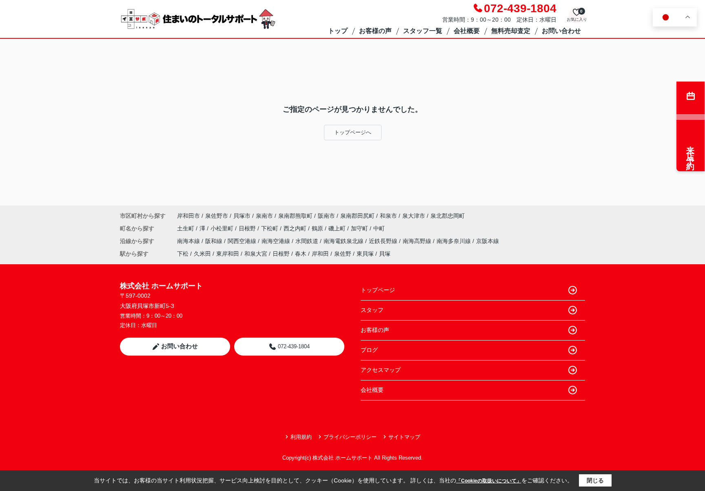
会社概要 (467, 30)
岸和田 (320, 253)
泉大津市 (413, 215)
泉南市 (264, 215)
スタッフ (372, 310)
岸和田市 (188, 215)
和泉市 (388, 215)
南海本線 (189, 241)
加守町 (360, 228)
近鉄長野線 (384, 241)
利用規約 (301, 437)
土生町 (186, 228)
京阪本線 (487, 241)
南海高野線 (418, 241)
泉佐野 (342, 253)
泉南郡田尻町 (357, 215)
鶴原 (318, 228)
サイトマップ (404, 437)
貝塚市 (242, 215)
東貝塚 (365, 253)
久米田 (202, 253)
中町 (379, 228)
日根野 (248, 228)
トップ (338, 30)
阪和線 (214, 241)
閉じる (595, 480)
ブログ (369, 350)
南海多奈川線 (454, 241)
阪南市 (326, 215)
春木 (300, 253)
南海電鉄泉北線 (344, 241)
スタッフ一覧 (422, 30)
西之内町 (296, 228)
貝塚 (384, 253)
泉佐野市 (216, 215)
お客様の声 (375, 30)
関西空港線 (243, 241)
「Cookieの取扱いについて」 (488, 481)
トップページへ (352, 132)
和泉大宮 (255, 253)
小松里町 (223, 228)
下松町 (270, 228)
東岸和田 (227, 253)
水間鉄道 (307, 241)
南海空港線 (277, 241)
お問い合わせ (561, 30)
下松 (182, 253)
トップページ (378, 290)
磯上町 (337, 228)
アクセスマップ (381, 370)
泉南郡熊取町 (295, 215)
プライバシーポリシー (350, 437)
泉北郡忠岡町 (447, 215)
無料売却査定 (510, 30)
